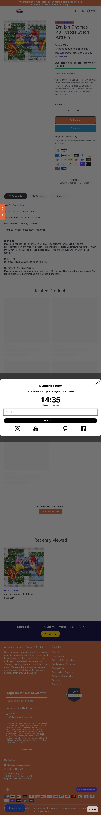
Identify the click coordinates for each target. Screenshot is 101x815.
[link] (17, 428)
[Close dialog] (97, 382)
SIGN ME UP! (50, 421)
